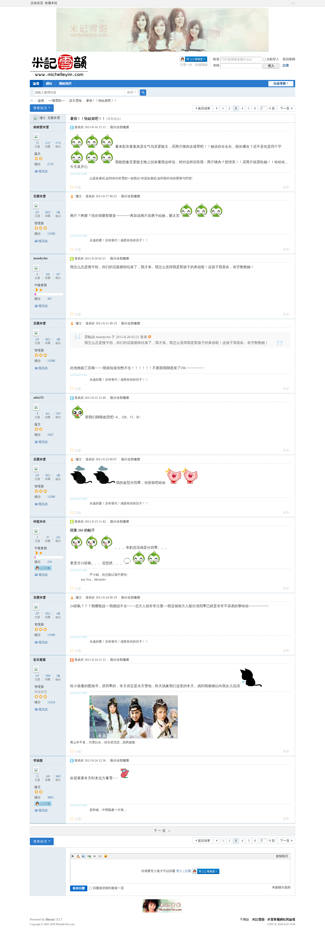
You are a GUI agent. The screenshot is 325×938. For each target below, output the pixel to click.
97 (47, 537)
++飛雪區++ (56, 100)
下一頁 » (162, 830)
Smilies (105, 856)
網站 (49, 83)
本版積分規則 (281, 887)
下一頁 (284, 108)
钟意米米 (39, 521)
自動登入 (273, 59)
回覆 (78, 187)
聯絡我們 (65, 83)
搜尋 (130, 92)
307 (58, 274)
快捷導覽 (279, 83)
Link (89, 856)
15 (37, 776)
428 (48, 776)
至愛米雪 (54, 118)
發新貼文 (40, 108)
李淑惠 (38, 760)
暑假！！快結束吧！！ (101, 100)
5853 (47, 212)
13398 (51, 233)
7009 (47, 675)
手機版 (244, 919)
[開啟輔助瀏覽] (289, 3)
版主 (37, 153)
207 (37, 212)
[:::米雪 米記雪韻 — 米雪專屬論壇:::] (64, 65)
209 (48, 274)
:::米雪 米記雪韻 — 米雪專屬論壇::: (31, 100)
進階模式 (282, 856)
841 (48, 413)
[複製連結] (113, 118)
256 (58, 537)
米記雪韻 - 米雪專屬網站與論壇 (273, 919)
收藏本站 (51, 3)
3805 (58, 776)
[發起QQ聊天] (43, 569)
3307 (58, 413)
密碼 (216, 65)
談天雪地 (75, 100)
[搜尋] (143, 92)
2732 (58, 143)
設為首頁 (37, 3)
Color (78, 856)
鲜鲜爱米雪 (41, 127)
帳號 (216, 59)
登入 (179, 871)
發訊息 (43, 171)
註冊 (286, 65)
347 (37, 675)
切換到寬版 (293, 3)
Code (100, 856)
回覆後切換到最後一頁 (108, 888)
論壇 (36, 83)
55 (37, 143)
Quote (94, 856)
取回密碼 (289, 59)
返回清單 (204, 108)
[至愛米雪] (36, 118)
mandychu (40, 258)
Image (83, 856)
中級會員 (40, 285)
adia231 (38, 397)
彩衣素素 (39, 659)
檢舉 (286, 187)
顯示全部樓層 (119, 127)
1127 (47, 143)
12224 (51, 702)
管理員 (39, 223)
